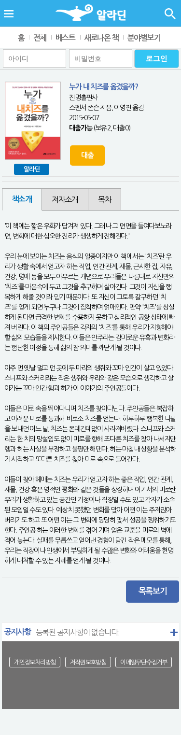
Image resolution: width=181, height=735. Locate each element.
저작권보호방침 (88, 662)
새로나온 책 (101, 38)
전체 (39, 38)
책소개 (22, 199)
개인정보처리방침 (35, 662)
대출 (87, 155)
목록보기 (153, 591)
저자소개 (65, 199)
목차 (104, 199)
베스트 (65, 38)
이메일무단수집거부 (143, 662)
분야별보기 (144, 38)
